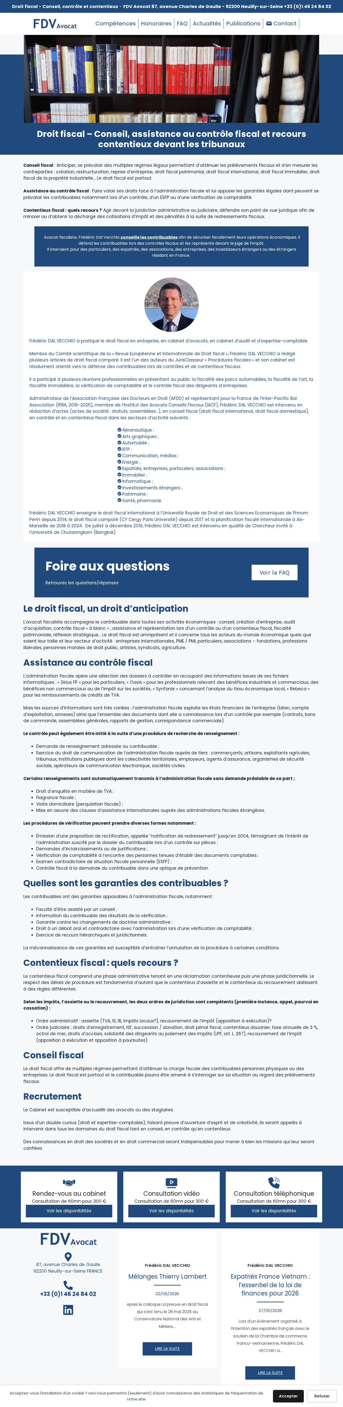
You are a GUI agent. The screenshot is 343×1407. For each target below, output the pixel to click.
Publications (243, 23)
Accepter (288, 1396)
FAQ (182, 23)
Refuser (322, 1396)
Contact (285, 23)
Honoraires (156, 23)
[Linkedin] (305, 24)
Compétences (115, 23)
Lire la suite (167, 1348)
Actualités (207, 23)
